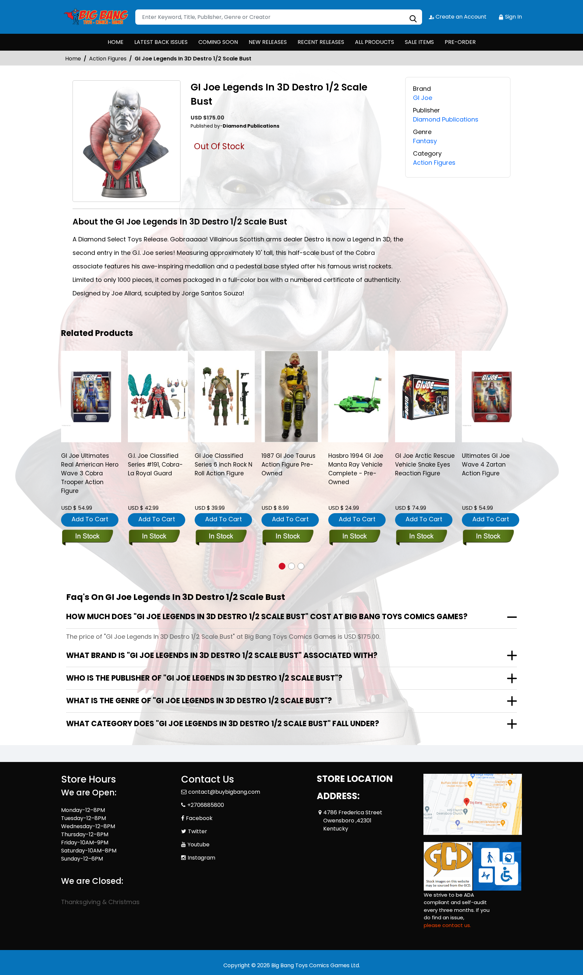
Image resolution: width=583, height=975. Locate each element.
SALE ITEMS (419, 42)
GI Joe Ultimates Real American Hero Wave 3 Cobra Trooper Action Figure (89, 473)
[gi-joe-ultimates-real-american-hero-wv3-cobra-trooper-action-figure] (91, 396)
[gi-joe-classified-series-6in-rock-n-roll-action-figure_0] (225, 396)
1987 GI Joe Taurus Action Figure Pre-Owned (288, 464)
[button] (282, 566)
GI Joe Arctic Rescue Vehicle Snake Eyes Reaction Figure (425, 464)
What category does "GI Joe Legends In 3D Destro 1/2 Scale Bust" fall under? (222, 723)
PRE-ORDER (460, 42)
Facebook (199, 818)
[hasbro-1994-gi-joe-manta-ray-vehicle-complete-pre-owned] (358, 396)
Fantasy (425, 141)
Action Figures (108, 58)
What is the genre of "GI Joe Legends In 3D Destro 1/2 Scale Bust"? (199, 700)
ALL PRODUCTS (374, 42)
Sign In (513, 17)
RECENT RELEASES (321, 42)
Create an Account (460, 17)
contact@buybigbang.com (224, 792)
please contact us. (447, 925)
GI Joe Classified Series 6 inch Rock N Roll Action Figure (223, 464)
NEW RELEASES (268, 42)
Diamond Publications (445, 119)
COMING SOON (218, 42)
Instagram (201, 858)
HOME (115, 42)
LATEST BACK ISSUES (161, 42)
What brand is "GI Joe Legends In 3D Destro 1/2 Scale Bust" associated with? (222, 655)
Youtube (199, 844)
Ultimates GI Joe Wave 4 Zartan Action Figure (486, 464)
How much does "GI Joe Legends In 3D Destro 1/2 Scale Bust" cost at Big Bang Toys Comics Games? (267, 616)
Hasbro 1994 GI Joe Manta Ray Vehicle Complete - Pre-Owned (355, 469)
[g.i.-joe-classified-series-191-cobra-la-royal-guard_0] (158, 396)
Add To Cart (90, 519)
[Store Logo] (95, 17)
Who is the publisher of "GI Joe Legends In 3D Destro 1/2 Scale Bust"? (204, 678)
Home (73, 58)
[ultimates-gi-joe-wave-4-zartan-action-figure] (492, 396)
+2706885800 (205, 805)
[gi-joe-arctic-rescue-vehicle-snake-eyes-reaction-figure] (425, 396)
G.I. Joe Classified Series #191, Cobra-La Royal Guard (155, 464)
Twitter (197, 831)
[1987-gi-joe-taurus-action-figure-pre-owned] (291, 396)
